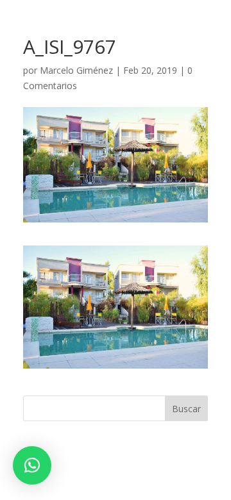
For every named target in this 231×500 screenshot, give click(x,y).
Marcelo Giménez (76, 70)
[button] (32, 465)
